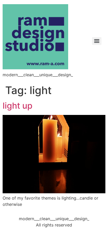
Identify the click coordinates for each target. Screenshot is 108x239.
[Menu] (96, 41)
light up (18, 106)
